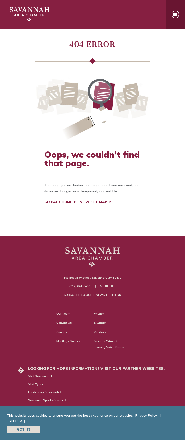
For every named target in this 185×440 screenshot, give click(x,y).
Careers (61, 332)
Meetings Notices (68, 341)
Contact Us (64, 322)
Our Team (63, 313)
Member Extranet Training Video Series (109, 344)
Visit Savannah (38, 376)
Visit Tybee (36, 384)
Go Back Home (58, 202)
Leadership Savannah (43, 392)
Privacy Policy (146, 415)
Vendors (100, 332)
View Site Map (94, 202)
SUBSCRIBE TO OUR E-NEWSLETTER (90, 295)
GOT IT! (23, 429)
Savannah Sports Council (46, 400)
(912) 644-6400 (79, 286)
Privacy (99, 313)
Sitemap (100, 322)
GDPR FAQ (16, 421)
